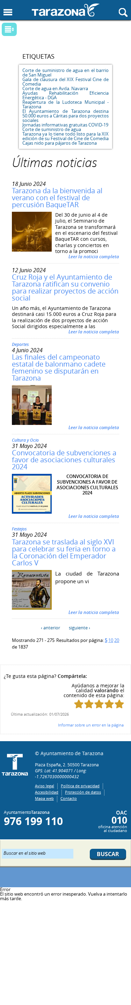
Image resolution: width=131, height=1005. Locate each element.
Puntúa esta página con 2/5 (89, 704)
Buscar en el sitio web (24, 852)
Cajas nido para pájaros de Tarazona (59, 143)
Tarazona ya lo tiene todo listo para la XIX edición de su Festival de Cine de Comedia (65, 136)
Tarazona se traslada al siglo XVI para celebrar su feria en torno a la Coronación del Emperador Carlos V (64, 552)
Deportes (20, 344)
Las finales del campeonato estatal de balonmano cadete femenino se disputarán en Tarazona (58, 367)
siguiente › (79, 627)
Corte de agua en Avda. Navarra (55, 88)
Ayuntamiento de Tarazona (66, 9)
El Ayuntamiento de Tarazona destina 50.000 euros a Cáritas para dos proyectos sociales (65, 115)
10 (110, 640)
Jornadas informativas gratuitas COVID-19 (65, 125)
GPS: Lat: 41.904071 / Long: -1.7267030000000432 (61, 773)
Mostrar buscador (123, 12)
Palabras (21, 29)
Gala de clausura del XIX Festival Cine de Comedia (65, 81)
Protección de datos (83, 792)
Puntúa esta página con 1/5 (78, 704)
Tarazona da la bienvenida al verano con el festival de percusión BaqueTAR (57, 197)
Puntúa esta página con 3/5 (99, 704)
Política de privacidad (80, 785)
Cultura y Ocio (25, 440)
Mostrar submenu (9, 29)
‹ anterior (50, 627)
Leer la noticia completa (93, 256)
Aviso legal (44, 785)
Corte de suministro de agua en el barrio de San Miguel (65, 72)
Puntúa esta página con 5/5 (119, 704)
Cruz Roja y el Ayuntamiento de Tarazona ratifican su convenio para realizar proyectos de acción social (65, 287)
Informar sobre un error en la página (91, 725)
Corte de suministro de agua (51, 129)
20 (116, 640)
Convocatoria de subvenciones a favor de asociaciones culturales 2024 (64, 459)
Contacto (68, 798)
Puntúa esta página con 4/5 (109, 704)
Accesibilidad (46, 792)
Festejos (19, 529)
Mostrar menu (7, 12)
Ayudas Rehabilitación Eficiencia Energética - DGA (65, 95)
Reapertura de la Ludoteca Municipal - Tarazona (65, 104)
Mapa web (44, 798)
